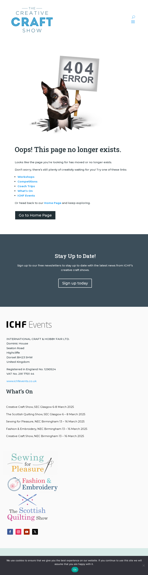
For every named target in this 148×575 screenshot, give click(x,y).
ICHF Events (26, 195)
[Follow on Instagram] (18, 532)
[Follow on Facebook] (10, 532)
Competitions (28, 181)
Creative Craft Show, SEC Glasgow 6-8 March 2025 (40, 407)
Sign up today (75, 283)
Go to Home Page (35, 215)
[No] (143, 565)
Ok (75, 569)
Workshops (26, 177)
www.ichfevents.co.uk (21, 381)
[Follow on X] (35, 532)
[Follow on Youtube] (27, 532)
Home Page (52, 203)
